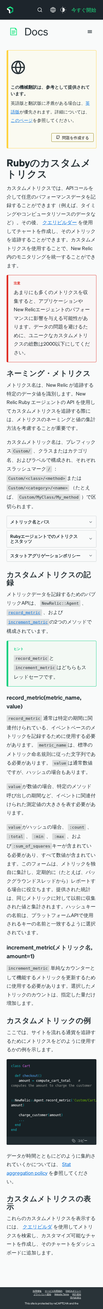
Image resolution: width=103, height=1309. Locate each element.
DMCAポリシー (73, 1291)
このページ (22, 120)
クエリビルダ (37, 1226)
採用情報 (37, 1291)
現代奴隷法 (75, 1297)
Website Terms (61, 1294)
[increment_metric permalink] (38, 956)
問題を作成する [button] (75, 137)
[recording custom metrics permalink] (18, 582)
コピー (82, 1141)
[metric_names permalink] (95, 373)
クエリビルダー (59, 222)
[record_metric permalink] (26, 706)
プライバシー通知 (42, 1294)
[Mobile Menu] (89, 32)
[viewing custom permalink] (18, 1206)
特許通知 (76, 1294)
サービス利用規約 (53, 1291)
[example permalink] (95, 1020)
